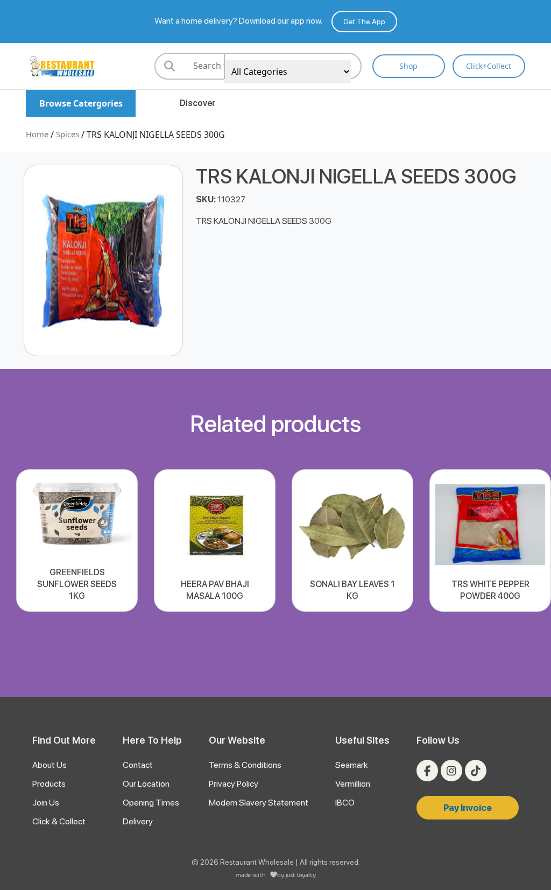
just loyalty (301, 875)
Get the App (364, 21)
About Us (49, 765)
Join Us (45, 802)
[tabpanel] (77, 540)
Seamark (351, 765)
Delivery (138, 821)
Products (49, 784)
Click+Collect (488, 66)
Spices (67, 134)
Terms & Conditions (245, 765)
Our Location (146, 784)
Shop (408, 66)
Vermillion (352, 784)
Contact (138, 765)
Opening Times (151, 802)
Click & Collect (59, 821)
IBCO (345, 802)
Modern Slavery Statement (258, 802)
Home (37, 134)
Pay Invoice (467, 807)
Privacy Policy (233, 784)
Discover (197, 103)
